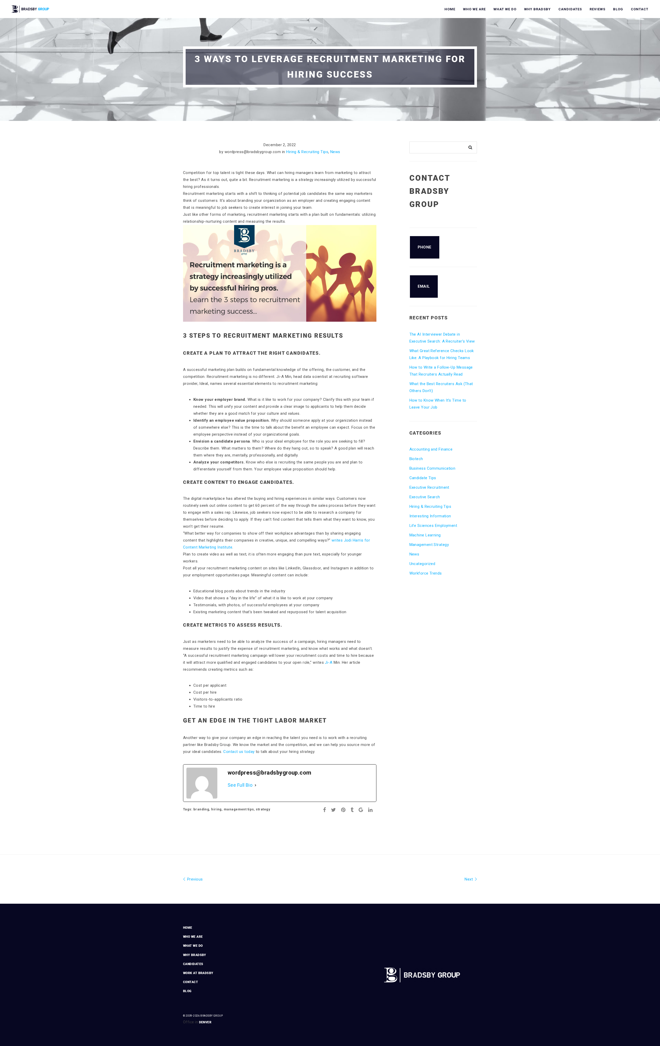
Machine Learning (425, 535)
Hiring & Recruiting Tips (307, 152)
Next (469, 879)
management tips (239, 809)
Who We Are (474, 9)
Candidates (570, 9)
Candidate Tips (422, 478)
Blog (618, 9)
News (335, 152)
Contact (639, 9)
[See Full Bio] (255, 785)
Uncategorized (422, 563)
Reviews (597, 9)
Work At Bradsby (198, 973)
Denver (205, 1022)
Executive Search (424, 497)
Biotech (416, 458)
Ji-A (329, 662)
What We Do (504, 9)
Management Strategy (429, 544)
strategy (263, 809)
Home (449, 9)
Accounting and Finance (431, 449)
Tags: (188, 809)
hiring (216, 809)
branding (201, 809)
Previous (194, 879)
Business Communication (432, 468)
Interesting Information (430, 516)
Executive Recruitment (429, 487)
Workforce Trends (425, 573)
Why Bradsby (537, 9)
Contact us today (238, 751)
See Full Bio (240, 785)
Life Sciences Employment (433, 525)
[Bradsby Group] (31, 8)
